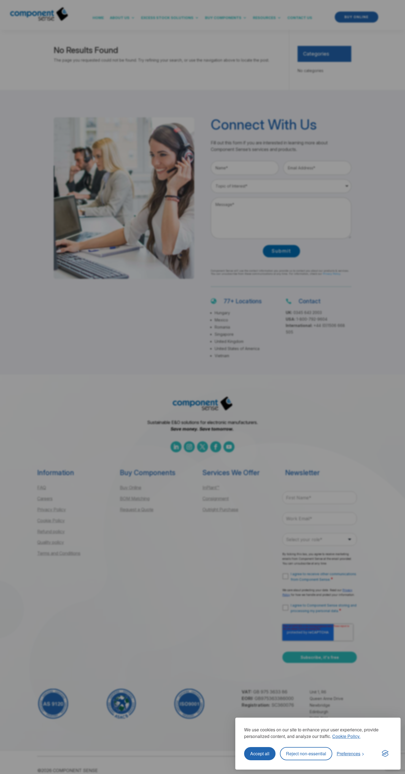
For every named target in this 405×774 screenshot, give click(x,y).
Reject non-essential (306, 753)
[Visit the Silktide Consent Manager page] (385, 753)
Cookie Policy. (346, 736)
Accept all (259, 753)
